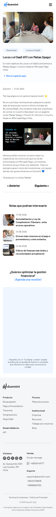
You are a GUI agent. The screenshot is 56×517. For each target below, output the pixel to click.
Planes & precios (40, 401)
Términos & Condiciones (18, 497)
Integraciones (10, 414)
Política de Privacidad (38, 497)
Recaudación (9, 401)
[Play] (28, 136)
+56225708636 (34, 480)
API (4, 432)
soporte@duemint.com (38, 476)
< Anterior (13, 185)
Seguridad (8, 419)
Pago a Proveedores (13, 406)
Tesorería (7, 410)
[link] (28, 220)
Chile (5, 470)
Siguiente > (42, 185)
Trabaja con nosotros (42, 423)
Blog (34, 427)
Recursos (37, 419)
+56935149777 (37, 463)
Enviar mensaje (34, 457)
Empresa (36, 415)
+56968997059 (34, 485)
